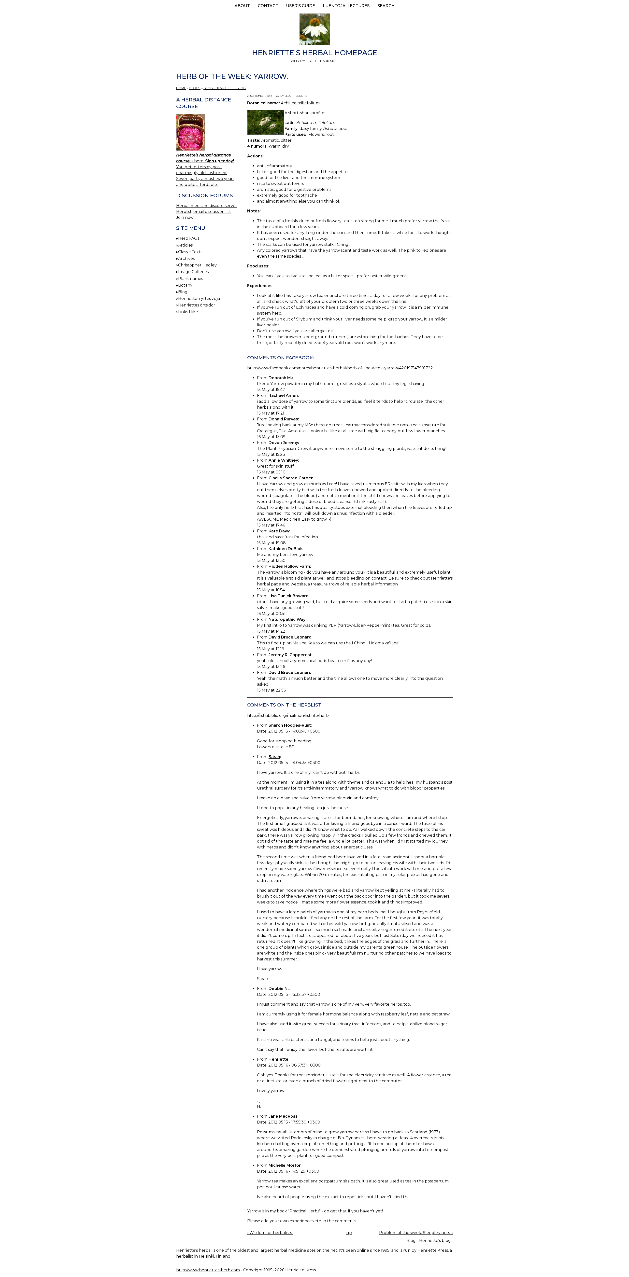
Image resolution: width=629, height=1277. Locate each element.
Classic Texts (190, 252)
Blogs (194, 88)
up (349, 1232)
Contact (268, 5)
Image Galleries (193, 271)
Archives (186, 258)
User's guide (300, 5)
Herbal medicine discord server (206, 205)
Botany (185, 285)
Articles (185, 245)
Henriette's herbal (194, 1250)
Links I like (188, 311)
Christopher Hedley (197, 265)
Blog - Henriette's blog (224, 88)
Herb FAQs (188, 238)
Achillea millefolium (300, 103)
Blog (182, 292)
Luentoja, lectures (346, 5)
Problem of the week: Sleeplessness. (416, 1232)
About (242, 5)
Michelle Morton (285, 1165)
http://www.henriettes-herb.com (208, 1270)
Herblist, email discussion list (203, 211)
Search (386, 5)
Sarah (274, 756)
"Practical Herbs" (304, 1211)
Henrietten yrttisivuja (199, 298)
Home (181, 88)
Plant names (190, 278)
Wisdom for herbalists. (270, 1232)
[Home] (314, 30)
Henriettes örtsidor (196, 305)
